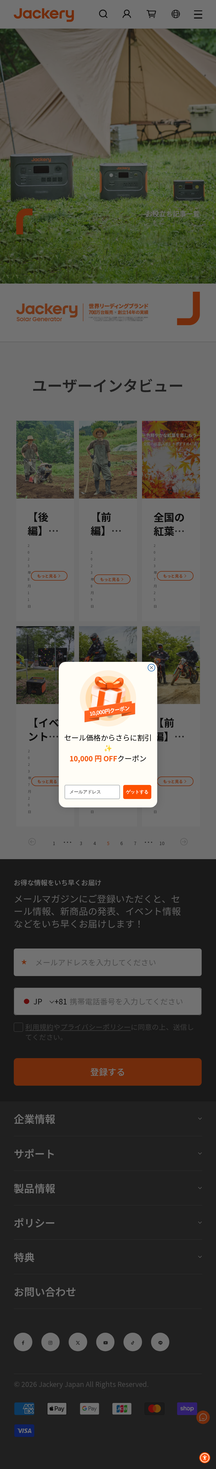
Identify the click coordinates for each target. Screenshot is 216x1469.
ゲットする (137, 792)
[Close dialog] (151, 667)
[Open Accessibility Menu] (204, 1457)
